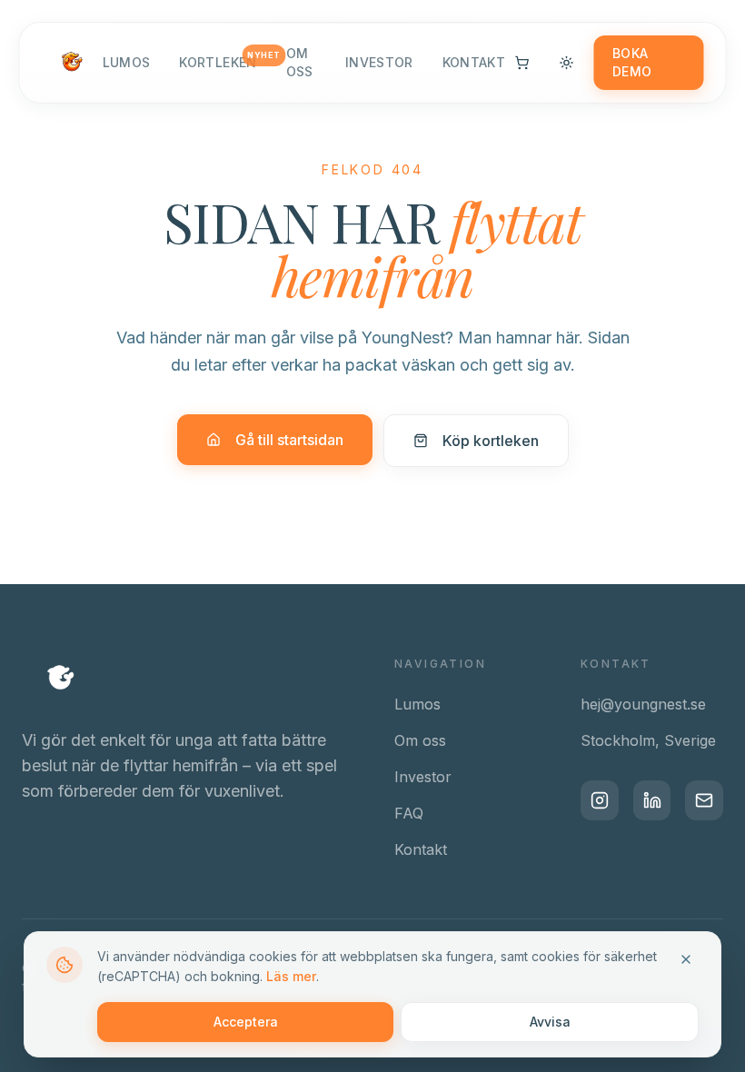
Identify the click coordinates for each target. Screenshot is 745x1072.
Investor (379, 62)
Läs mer (291, 976)
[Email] (704, 800)
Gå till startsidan (289, 440)
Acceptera (246, 1021)
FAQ (408, 813)
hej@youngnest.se (643, 704)
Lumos (127, 62)
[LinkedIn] (652, 800)
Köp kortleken (490, 441)
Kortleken (217, 62)
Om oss (299, 62)
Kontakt (473, 62)
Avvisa (550, 1021)
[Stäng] (686, 959)
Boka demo (631, 62)
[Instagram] (600, 800)
